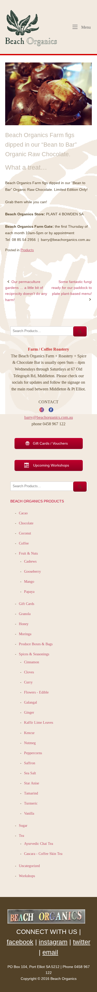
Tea (21, 835)
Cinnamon (31, 662)
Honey (23, 624)
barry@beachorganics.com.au (48, 417)
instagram (53, 942)
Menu (85, 27)
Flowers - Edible (36, 692)
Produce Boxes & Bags (36, 644)
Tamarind (31, 793)
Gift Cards (26, 604)
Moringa (25, 634)
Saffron (29, 763)
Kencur (29, 733)
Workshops (27, 876)
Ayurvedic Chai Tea (39, 843)
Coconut (25, 533)
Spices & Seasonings (34, 654)
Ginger (29, 712)
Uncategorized (29, 866)
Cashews (30, 561)
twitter (81, 942)
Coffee (24, 543)
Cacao (23, 513)
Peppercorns (33, 753)
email (50, 952)
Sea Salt (30, 773)
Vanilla (29, 813)
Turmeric (31, 803)
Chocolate (26, 523)
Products (27, 250)
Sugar (23, 825)
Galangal (30, 702)
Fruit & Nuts (28, 553)
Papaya (29, 591)
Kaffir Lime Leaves (38, 722)
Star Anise (31, 783)
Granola (25, 614)
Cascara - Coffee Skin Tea (43, 854)
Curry (28, 682)
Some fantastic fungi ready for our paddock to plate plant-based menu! (71, 288)
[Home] (33, 27)
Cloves (29, 672)
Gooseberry (32, 571)
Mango (29, 581)
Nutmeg (30, 743)
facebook (20, 942)
